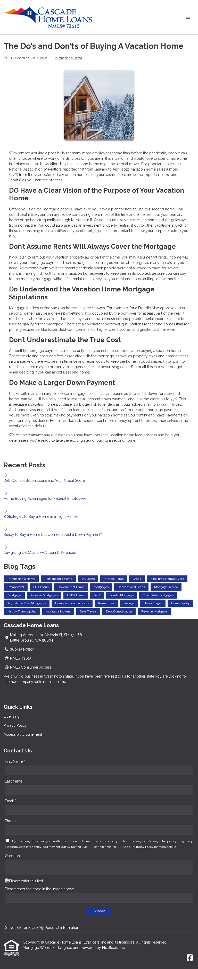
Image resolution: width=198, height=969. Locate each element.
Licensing (12, 716)
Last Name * (15, 781)
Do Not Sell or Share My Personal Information (41, 928)
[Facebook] (189, 958)
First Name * (15, 761)
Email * (10, 801)
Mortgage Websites (39, 948)
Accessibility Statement (23, 734)
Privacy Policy (15, 725)
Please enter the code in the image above (39, 889)
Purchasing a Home (68, 58)
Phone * (11, 821)
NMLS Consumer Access (31, 667)
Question (12, 856)
